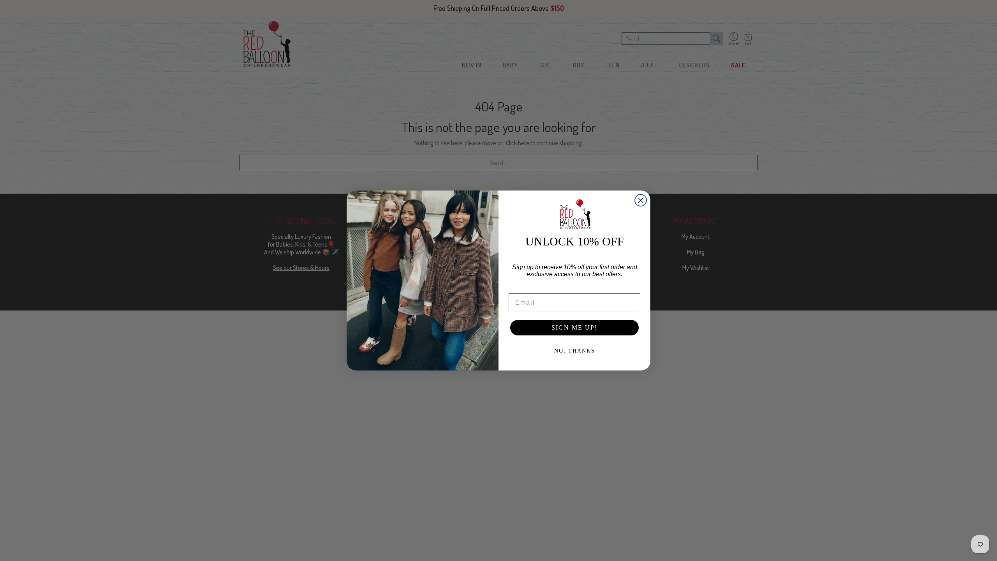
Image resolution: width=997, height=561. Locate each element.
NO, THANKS (574, 351)
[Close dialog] (640, 200)
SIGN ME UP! (574, 327)
